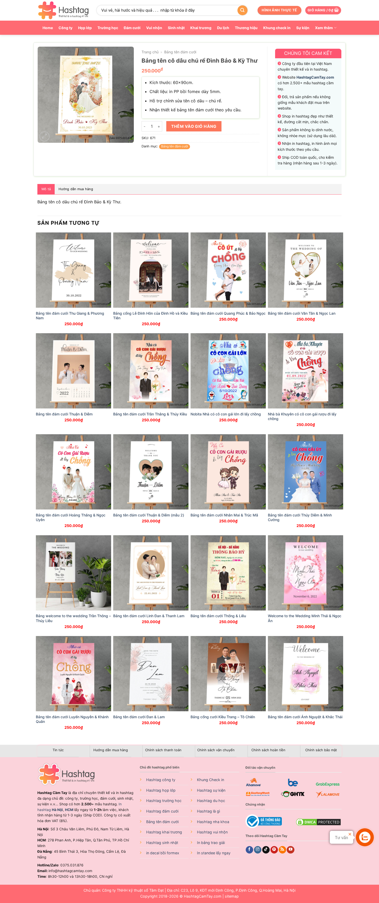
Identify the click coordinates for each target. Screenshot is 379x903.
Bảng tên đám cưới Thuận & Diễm (64, 414)
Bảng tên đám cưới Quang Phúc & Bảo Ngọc (228, 313)
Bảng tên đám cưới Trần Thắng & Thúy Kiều (150, 414)
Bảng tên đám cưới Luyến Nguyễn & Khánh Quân (72, 719)
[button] (323, 10)
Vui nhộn (154, 28)
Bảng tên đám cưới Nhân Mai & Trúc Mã (224, 515)
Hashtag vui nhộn (212, 832)
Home (48, 28)
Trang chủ (150, 52)
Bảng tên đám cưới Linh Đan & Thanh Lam (148, 616)
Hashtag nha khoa (213, 822)
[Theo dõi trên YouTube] (290, 850)
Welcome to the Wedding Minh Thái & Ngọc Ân (304, 618)
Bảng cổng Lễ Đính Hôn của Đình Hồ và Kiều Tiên (150, 315)
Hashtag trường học (164, 800)
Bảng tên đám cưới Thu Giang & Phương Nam (70, 315)
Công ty (65, 28)
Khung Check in (210, 779)
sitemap (232, 896)
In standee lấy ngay (213, 853)
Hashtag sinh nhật (162, 842)
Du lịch (223, 28)
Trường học (107, 28)
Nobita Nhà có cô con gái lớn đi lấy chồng (226, 414)
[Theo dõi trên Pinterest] (274, 850)
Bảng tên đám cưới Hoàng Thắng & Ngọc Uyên (70, 517)
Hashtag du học (211, 800)
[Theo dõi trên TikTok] (266, 850)
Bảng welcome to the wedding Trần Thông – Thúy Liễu (73, 618)
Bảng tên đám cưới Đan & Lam (139, 717)
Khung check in (277, 28)
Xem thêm (324, 28)
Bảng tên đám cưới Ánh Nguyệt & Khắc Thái (305, 717)
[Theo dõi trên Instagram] (257, 850)
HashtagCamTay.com (202, 896)
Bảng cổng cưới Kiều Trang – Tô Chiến (223, 717)
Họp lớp (85, 28)
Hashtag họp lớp (161, 790)
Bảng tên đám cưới (180, 52)
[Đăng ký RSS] (282, 850)
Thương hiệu (246, 28)
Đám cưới (132, 28)
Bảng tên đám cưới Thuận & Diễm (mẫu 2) (148, 515)
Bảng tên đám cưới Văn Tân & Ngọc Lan (301, 313)
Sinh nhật (176, 28)
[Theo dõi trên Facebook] (249, 850)
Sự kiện (302, 28)
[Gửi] (242, 10)
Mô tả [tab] (46, 189)
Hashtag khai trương (164, 832)
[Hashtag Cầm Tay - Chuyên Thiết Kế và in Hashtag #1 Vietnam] (63, 10)
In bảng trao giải (211, 842)
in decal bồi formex (162, 853)
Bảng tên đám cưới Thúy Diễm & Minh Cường (300, 517)
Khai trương (200, 28)
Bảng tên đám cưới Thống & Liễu (218, 616)
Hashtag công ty (160, 779)
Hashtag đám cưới (162, 811)
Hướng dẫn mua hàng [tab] (76, 189)
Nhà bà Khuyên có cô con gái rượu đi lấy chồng (302, 416)
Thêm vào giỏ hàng (193, 126)
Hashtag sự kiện (211, 790)
